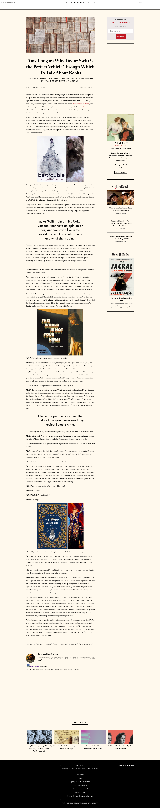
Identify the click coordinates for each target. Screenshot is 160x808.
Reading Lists (94, 7)
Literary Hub (80, 2)
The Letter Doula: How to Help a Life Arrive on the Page (66, 747)
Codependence (84, 107)
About (80, 778)
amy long (31, 644)
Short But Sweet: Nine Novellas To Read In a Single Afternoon (93, 747)
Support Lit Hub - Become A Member (80, 796)
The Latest (80, 722)
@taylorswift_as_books (81, 103)
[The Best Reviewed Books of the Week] (121, 277)
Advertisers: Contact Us (80, 789)
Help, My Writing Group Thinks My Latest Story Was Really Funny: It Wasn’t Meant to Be (39, 749)
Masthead (80, 774)
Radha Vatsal (121, 213)
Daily (121, 143)
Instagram (39, 644)
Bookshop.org (69, 803)
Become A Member (69, 7)
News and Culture (55, 7)
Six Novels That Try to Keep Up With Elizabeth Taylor (120, 747)
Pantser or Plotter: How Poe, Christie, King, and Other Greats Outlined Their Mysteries (121, 223)
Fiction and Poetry (39, 7)
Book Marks (121, 7)
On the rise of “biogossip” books (120, 148)
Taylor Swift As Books (86, 644)
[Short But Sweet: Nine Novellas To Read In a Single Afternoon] (93, 742)
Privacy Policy (80, 792)
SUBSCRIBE (120, 36)
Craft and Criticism (23, 7)
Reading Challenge (107, 7)
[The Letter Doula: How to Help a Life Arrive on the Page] (66, 742)
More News (120, 172)
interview (48, 644)
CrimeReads (131, 7)
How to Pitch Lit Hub (80, 785)
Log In (140, 7)
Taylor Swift (73, 644)
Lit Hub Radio (82, 7)
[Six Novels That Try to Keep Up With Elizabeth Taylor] (120, 742)
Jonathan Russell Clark (35, 88)
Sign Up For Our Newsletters (80, 781)
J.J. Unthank (121, 228)
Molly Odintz (121, 241)
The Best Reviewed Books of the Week (121, 299)
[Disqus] (60, 686)
